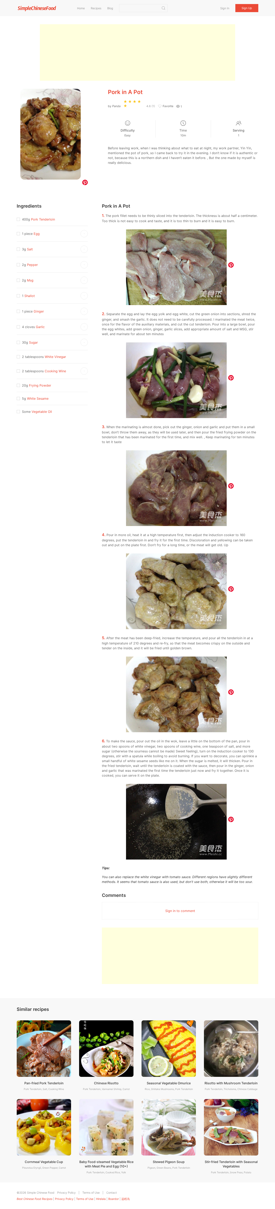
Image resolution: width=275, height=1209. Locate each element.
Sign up (247, 8)
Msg (30, 280)
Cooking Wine (55, 371)
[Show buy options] (84, 233)
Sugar (33, 342)
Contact (111, 1192)
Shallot (29, 296)
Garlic (40, 327)
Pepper (32, 265)
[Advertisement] (137, 52)
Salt (30, 249)
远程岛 (125, 1199)
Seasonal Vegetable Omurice (169, 1083)
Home (81, 8)
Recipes (96, 8)
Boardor (113, 1199)
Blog (110, 8)
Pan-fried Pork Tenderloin (44, 1083)
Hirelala (101, 1199)
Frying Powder (40, 385)
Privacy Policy (66, 1192)
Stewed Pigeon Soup (169, 1162)
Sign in (224, 8)
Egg (37, 234)
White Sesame (38, 398)
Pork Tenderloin (43, 219)
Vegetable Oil (42, 412)
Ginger (39, 311)
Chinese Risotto (106, 1083)
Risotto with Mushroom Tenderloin (231, 1083)
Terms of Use (91, 1192)
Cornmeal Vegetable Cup (44, 1162)
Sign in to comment (180, 911)
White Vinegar (55, 357)
